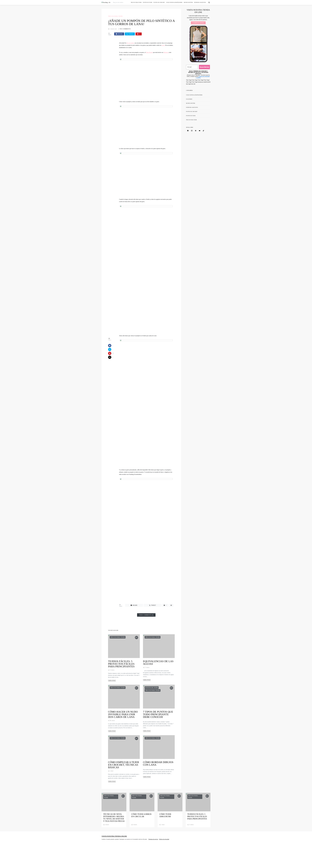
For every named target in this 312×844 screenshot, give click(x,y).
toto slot (193, 84)
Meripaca (166, 52)
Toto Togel (189, 80)
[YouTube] (199, 130)
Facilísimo (189, 99)
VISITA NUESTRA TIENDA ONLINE (114, 836)
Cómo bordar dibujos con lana (158, 763)
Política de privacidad (164, 839)
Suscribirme (204, 67)
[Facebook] (188, 130)
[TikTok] (203, 130)
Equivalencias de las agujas (158, 662)
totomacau (200, 82)
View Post (112, 680)
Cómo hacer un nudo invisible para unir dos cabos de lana (123, 714)
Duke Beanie (149, 52)
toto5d (208, 82)
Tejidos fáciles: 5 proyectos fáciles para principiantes (121, 664)
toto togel (188, 84)
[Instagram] (192, 130)
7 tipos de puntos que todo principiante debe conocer (158, 714)
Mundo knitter (188, 2)
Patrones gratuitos (200, 2)
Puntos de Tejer (147, 2)
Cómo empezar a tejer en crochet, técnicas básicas (123, 765)
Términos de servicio (153, 839)
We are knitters (130, 43)
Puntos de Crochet (159, 2)
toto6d (205, 82)
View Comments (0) (146, 615)
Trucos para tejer (136, 2)
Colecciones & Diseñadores (174, 2)
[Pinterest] (195, 130)
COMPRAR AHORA (198, 23)
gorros (163, 45)
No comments (125, 29)
